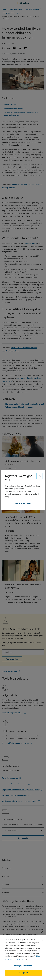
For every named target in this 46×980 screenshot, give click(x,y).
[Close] (39, 475)
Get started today (23, 503)
